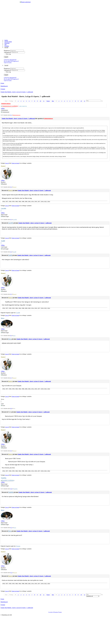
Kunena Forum (58, 612)
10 (40, 101)
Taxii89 (3, 241)
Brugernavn (7, 50)
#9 (11, 450)
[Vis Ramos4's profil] (7, 178)
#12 (11, 572)
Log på (6, 57)
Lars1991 (3, 208)
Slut (53, 101)
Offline (3, 108)
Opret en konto (8, 62)
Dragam (18, 546)
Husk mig (8, 54)
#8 (11, 408)
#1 (11, 115)
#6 (11, 335)
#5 (11, 294)
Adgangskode (7, 52)
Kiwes (2, 318)
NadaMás (3, 478)
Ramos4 (3, 166)
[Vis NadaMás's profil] (7, 480)
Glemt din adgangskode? (10, 59)
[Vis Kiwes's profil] (7, 327)
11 (43, 101)
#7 (11, 378)
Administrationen (6, 103)
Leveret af (51, 612)
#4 (11, 251)
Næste (48, 101)
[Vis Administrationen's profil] (9, 106)
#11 (11, 527)
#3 (11, 219)
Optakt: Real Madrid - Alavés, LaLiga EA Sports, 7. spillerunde (18, 118)
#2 (11, 187)
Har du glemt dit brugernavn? (11, 61)
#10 (11, 488)
